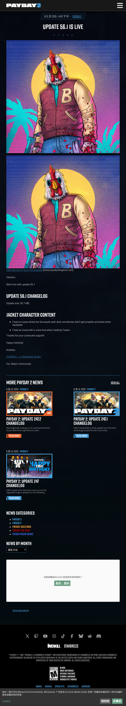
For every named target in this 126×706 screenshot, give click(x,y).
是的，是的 (62, 583)
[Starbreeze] (73, 686)
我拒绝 (105, 701)
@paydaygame (20, 610)
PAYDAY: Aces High (21, 527)
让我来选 (6, 701)
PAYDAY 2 (77, 16)
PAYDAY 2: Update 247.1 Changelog (91, 421)
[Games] (48, 686)
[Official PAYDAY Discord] (99, 636)
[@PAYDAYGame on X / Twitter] (27, 636)
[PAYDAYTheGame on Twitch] (36, 636)
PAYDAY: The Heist (21, 530)
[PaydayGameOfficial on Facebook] (72, 636)
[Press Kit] (59, 686)
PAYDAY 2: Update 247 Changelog (22, 483)
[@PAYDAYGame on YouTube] (45, 636)
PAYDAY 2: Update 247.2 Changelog (23, 421)
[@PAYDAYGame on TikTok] (63, 636)
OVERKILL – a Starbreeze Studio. (23, 356)
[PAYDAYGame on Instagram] (54, 636)
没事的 (117, 701)
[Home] (39, 686)
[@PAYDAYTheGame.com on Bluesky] (81, 636)
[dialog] (63, 697)
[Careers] (86, 686)
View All (115, 382)
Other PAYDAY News (22, 534)
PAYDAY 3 (17, 519)
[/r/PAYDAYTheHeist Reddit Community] (90, 636)
